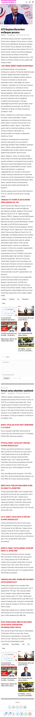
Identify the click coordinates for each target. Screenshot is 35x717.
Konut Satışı (5, 644)
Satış (3, 648)
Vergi (3, 303)
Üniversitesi (25, 299)
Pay (28, 644)
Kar (18, 299)
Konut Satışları (15, 644)
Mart (23, 644)
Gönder (6, 378)
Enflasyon (11, 299)
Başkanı (4, 299)
